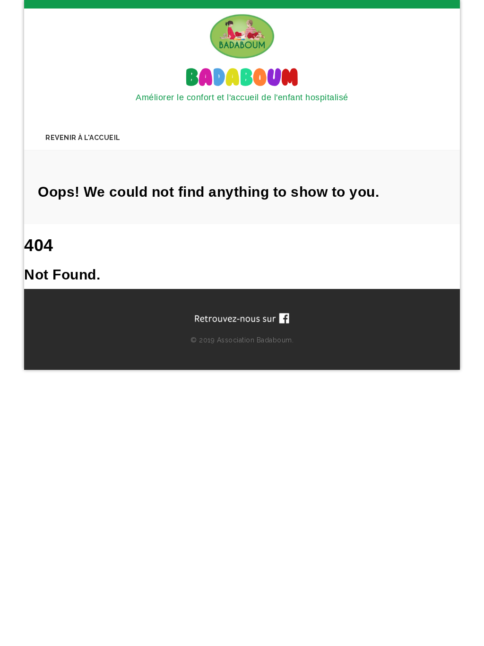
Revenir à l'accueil (83, 137)
